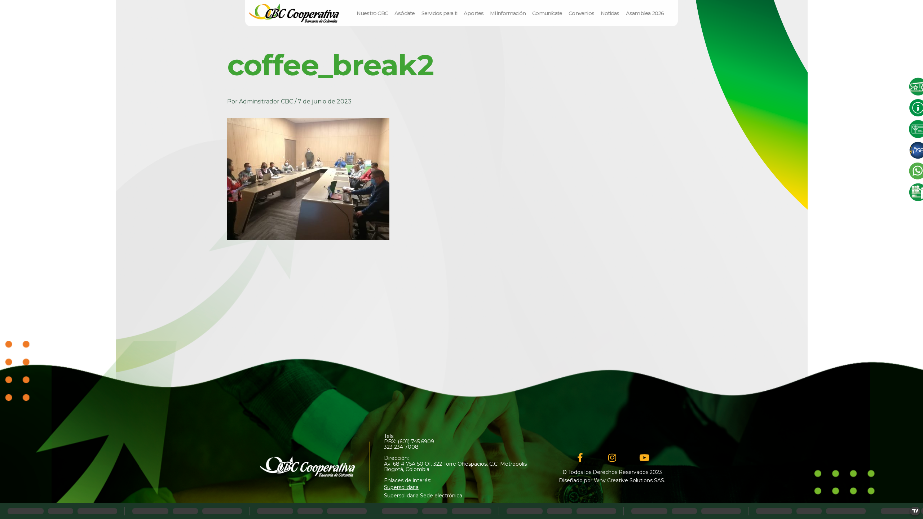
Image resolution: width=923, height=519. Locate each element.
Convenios (581, 13)
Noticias (610, 13)
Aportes (473, 13)
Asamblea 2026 (645, 13)
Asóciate (404, 13)
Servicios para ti (439, 13)
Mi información (508, 13)
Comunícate (547, 13)
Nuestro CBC (372, 13)
